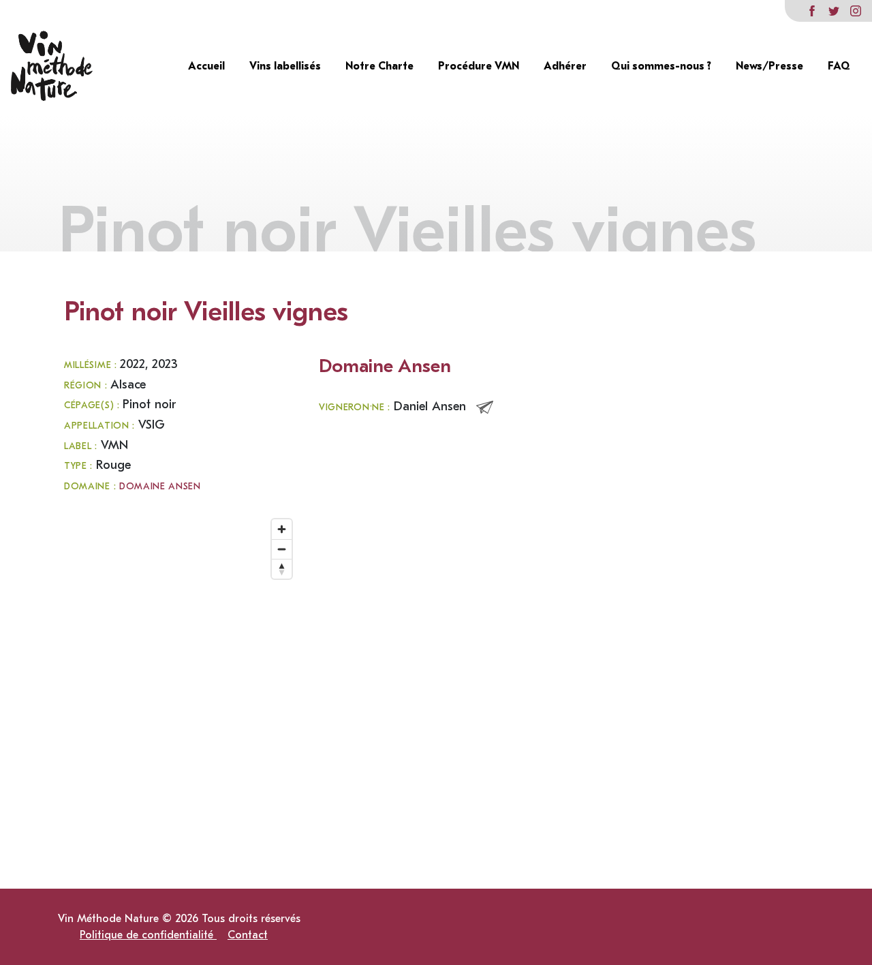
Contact (248, 935)
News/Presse (771, 66)
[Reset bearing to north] (282, 569)
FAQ (839, 66)
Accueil (208, 66)
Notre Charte (380, 66)
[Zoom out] (282, 549)
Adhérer (566, 66)
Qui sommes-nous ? (662, 66)
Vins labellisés (286, 66)
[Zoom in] (282, 529)
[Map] (181, 648)
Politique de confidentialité (148, 935)
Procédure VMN (480, 66)
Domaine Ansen (160, 486)
